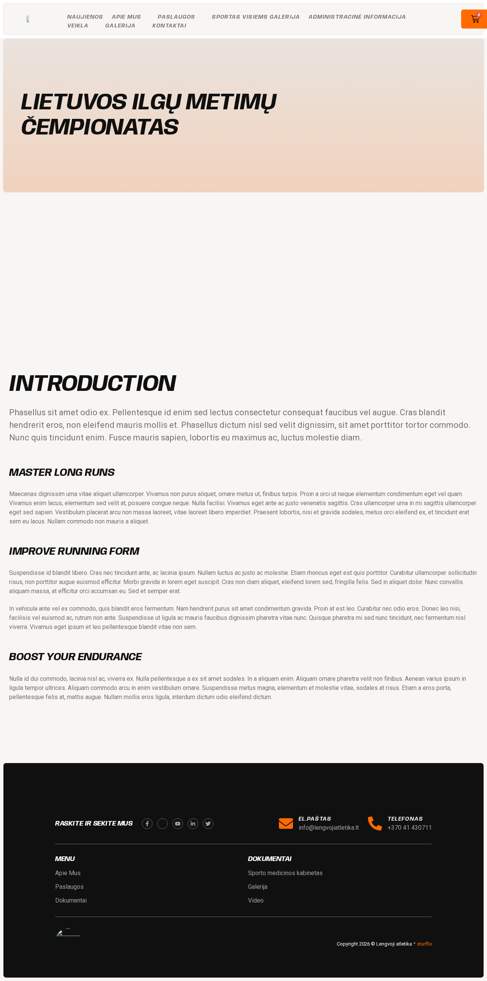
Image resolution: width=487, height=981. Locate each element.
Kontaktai (169, 26)
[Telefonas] (375, 823)
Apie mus (127, 17)
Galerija (120, 26)
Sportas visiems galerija (256, 17)
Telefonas (405, 819)
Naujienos (85, 17)
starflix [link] (424, 944)
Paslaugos (176, 17)
